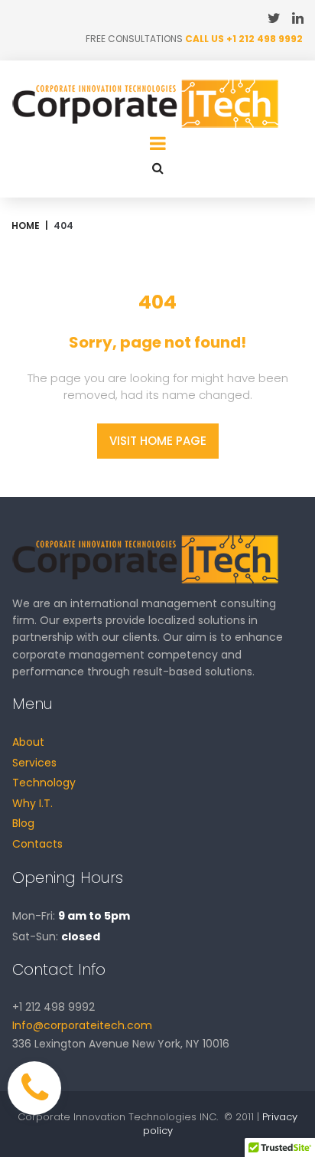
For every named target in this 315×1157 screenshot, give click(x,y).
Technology (44, 782)
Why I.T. (32, 803)
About (28, 742)
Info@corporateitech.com (82, 1025)
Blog (23, 823)
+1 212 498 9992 (264, 38)
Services (34, 762)
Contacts (37, 843)
